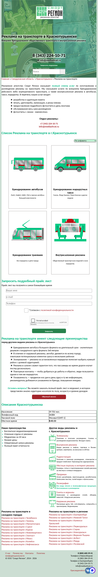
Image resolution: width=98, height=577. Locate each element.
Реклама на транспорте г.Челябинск (19, 518)
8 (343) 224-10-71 (85, 564)
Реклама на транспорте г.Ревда (64, 541)
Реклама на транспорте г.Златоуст (18, 536)
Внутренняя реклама (67, 445)
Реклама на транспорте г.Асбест (64, 538)
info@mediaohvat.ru (49, 127)
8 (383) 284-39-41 (85, 558)
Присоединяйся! (77, 571)
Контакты (29, 553)
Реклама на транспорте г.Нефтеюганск (20, 544)
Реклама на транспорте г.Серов (64, 529)
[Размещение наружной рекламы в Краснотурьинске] (52, 506)
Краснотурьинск (44, 79)
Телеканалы (62, 436)
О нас (7, 553)
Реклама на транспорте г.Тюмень (18, 521)
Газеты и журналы (65, 492)
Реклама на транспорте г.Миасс (17, 538)
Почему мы (18, 553)
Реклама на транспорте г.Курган (17, 530)
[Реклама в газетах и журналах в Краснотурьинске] (52, 497)
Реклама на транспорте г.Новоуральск (67, 532)
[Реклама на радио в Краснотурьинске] (52, 461)
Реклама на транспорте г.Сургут (17, 527)
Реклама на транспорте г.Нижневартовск (22, 533)
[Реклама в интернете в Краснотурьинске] (52, 470)
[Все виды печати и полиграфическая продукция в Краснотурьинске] (52, 488)
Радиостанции (64, 457)
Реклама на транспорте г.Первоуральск (68, 526)
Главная (5, 79)
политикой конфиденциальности (57, 310)
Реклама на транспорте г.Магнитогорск (21, 524)
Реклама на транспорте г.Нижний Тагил (68, 518)
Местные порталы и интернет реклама (75, 466)
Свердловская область (22, 79)
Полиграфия (63, 483)
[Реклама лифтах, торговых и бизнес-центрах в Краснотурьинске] (52, 453)
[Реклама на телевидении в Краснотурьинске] (52, 441)
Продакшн (62, 474)
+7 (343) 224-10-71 (49, 124)
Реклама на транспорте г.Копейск (18, 541)
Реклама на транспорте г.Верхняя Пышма (69, 535)
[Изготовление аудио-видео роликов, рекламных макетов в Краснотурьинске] (52, 479)
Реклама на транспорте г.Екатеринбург (68, 515)
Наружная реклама (66, 501)
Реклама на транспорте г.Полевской (66, 544)
